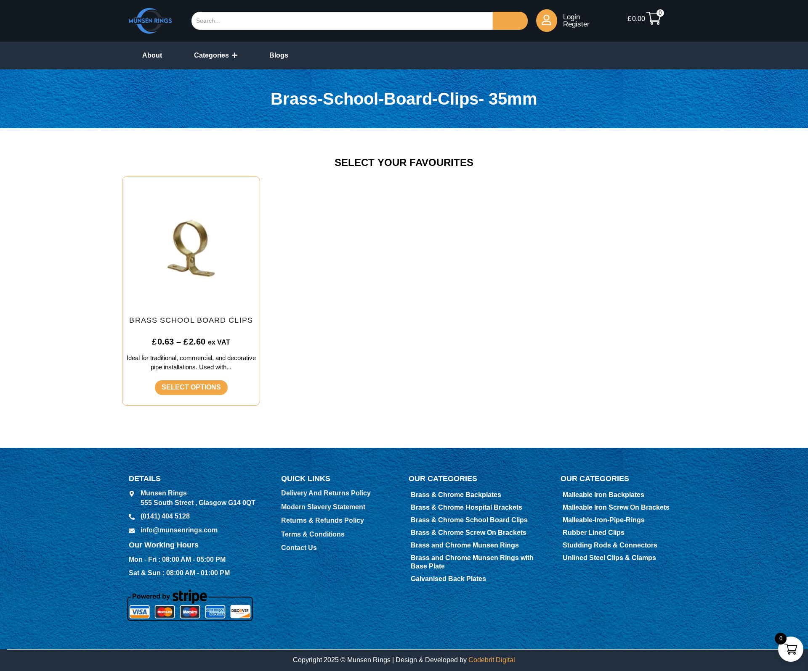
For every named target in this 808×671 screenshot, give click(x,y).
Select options (191, 387)
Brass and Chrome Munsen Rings (465, 545)
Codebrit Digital (491, 659)
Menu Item (618, 20)
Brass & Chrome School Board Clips (469, 520)
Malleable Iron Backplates (603, 494)
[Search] (510, 21)
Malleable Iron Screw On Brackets (616, 507)
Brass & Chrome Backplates (456, 494)
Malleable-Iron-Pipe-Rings (604, 520)
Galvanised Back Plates (448, 578)
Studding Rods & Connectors (610, 545)
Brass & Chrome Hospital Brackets (466, 507)
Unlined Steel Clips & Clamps (609, 557)
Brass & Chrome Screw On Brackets (468, 532)
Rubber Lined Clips (594, 532)
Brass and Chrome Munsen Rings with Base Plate (472, 562)
